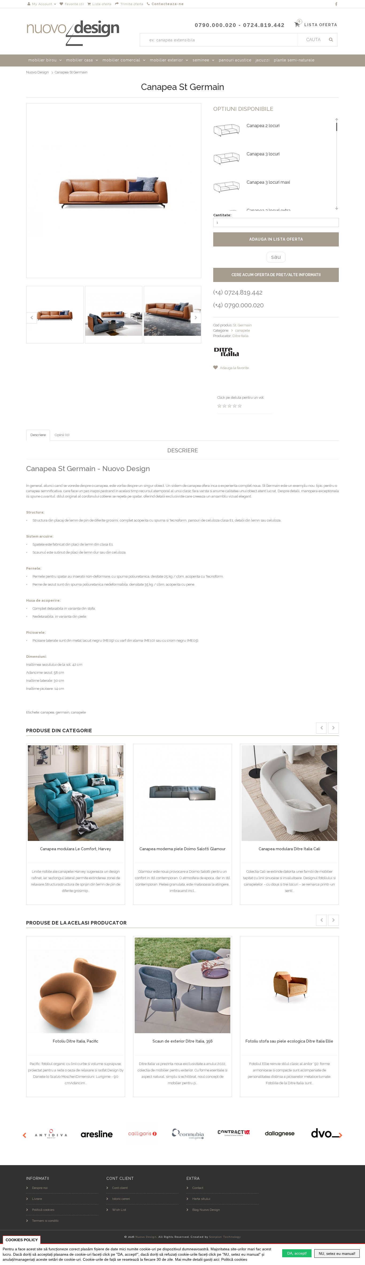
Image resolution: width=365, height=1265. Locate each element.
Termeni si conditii (45, 1221)
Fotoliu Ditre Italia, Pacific (75, 1041)
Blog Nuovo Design (206, 1210)
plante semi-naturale (294, 60)
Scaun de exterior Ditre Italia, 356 (183, 1041)
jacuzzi (263, 60)
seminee (201, 60)
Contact (197, 1188)
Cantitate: (222, 215)
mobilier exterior (166, 60)
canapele (242, 330)
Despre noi (40, 1188)
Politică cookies (43, 1210)
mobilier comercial (121, 60)
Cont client (120, 1188)
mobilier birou (42, 60)
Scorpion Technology (225, 1236)
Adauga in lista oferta (276, 239)
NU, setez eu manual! (337, 1253)
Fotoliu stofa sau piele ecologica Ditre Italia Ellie (289, 1041)
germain (62, 712)
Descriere (38, 435)
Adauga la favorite (234, 368)
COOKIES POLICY (22, 1240)
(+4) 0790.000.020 (238, 305)
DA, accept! (297, 1253)
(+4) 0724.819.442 (237, 292)
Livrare (37, 1199)
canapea (47, 712)
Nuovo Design (37, 72)
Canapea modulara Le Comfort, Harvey (75, 849)
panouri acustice (235, 60)
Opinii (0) (62, 435)
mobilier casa (79, 60)
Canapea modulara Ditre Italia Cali (289, 849)
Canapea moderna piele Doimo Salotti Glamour (182, 849)
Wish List (119, 1210)
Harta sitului (201, 1199)
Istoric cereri (121, 1199)
